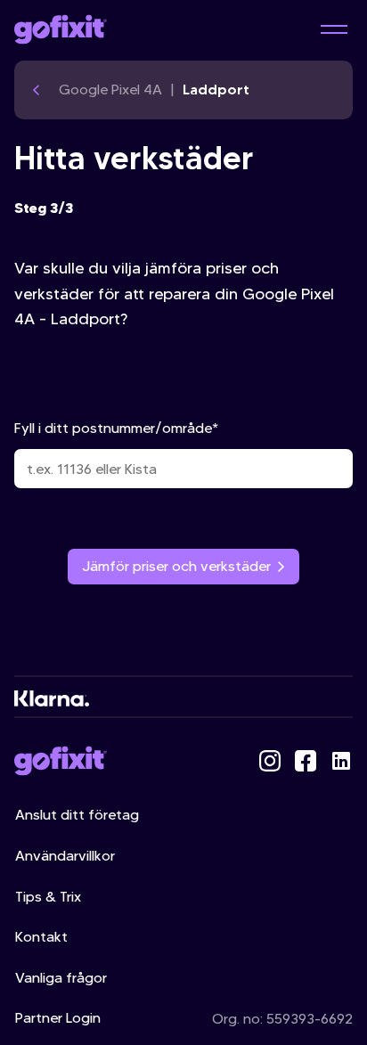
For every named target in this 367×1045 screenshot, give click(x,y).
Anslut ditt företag (77, 814)
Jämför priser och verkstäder (176, 566)
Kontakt (41, 936)
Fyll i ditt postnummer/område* (116, 428)
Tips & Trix (48, 896)
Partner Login (58, 1017)
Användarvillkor (65, 855)
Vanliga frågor (61, 977)
